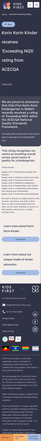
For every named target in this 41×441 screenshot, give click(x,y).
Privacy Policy (8, 315)
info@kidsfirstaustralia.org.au (18, 302)
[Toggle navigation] (36, 5)
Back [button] (10, 24)
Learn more (20, 236)
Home (4, 14)
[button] (6, 24)
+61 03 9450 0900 (13, 308)
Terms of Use (7, 328)
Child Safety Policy (10, 321)
